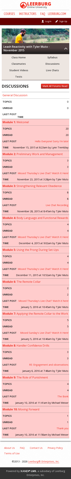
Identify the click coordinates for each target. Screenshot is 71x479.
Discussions (52, 63)
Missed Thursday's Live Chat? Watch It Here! (43, 173)
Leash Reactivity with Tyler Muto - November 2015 (26, 48)
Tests (18, 76)
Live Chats (52, 70)
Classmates (19, 63)
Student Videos (18, 70)
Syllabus (52, 57)
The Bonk (62, 396)
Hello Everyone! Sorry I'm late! (51, 141)
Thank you (62, 428)
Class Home (19, 57)
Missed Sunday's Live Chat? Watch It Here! (44, 332)
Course (9, 13)
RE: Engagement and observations (48, 364)
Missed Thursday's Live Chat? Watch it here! (43, 300)
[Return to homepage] (35, 5)
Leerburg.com (57, 13)
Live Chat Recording (57, 205)
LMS (33, 471)
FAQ (42, 13)
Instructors (27, 13)
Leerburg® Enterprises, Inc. (43, 461)
